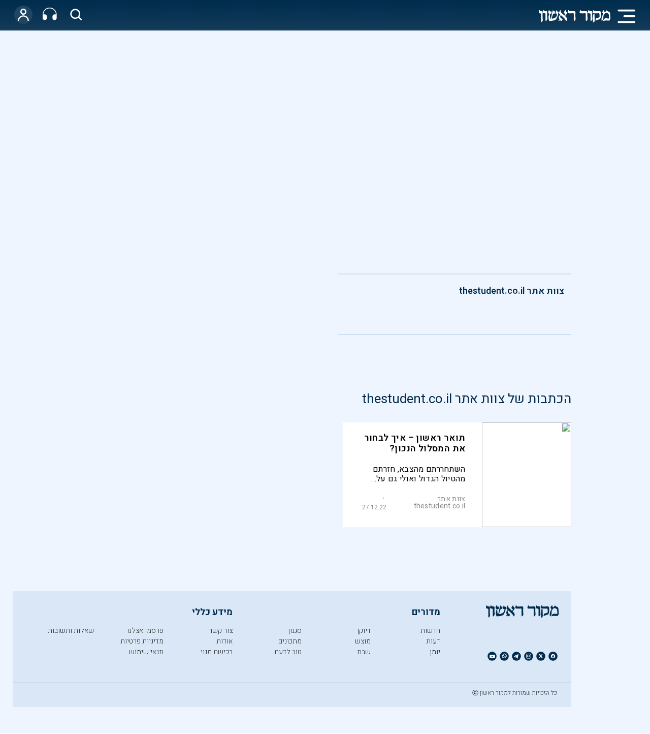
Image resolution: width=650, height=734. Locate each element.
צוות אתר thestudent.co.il (511, 291)
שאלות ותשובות (71, 630)
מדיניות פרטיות (142, 641)
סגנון (295, 630)
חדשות (430, 630)
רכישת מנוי (217, 652)
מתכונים (290, 641)
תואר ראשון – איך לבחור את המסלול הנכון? (415, 443)
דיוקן (364, 630)
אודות (224, 641)
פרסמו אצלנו (145, 630)
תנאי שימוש (146, 652)
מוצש (363, 641)
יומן (435, 652)
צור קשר (221, 630)
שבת (364, 652)
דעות (433, 641)
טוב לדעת (288, 652)
